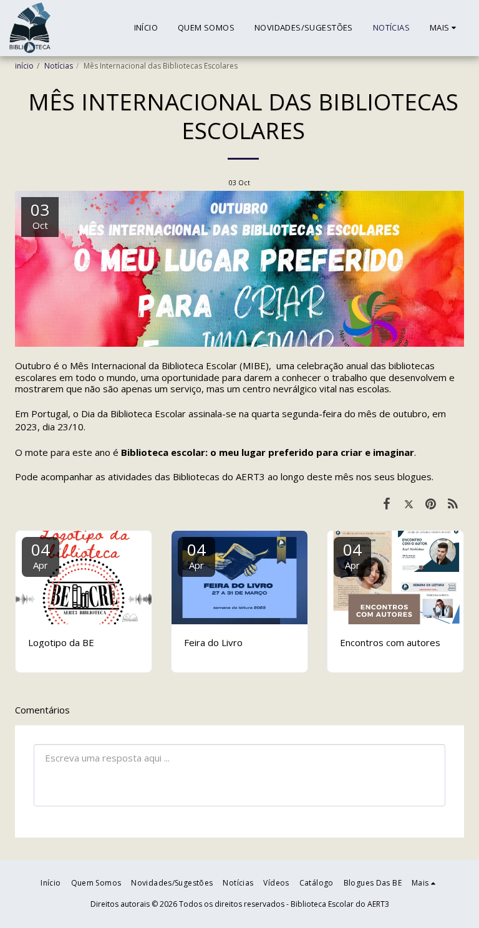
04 (40, 554)
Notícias (58, 65)
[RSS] (453, 503)
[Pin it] (431, 503)
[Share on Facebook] (386, 503)
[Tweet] (409, 503)
